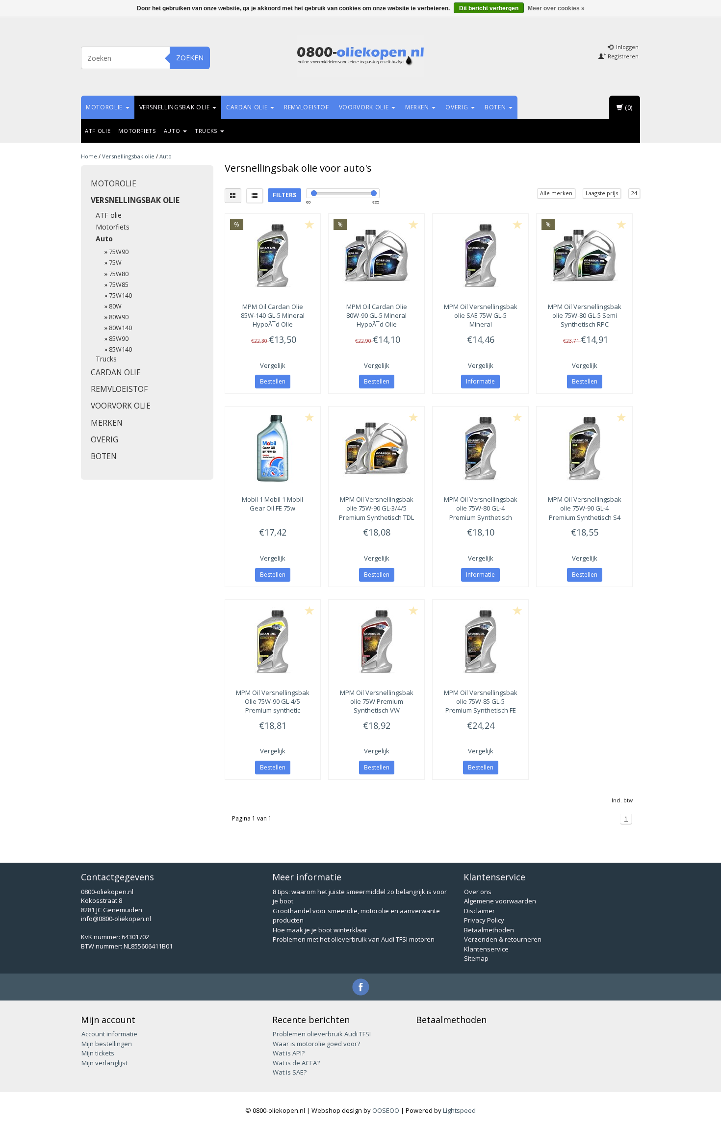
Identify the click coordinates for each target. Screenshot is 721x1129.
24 (634, 193)
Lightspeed (459, 1110)
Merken (418, 107)
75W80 (119, 274)
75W (115, 262)
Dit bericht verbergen (488, 8)
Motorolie (105, 107)
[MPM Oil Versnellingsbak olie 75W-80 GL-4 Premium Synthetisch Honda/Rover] (480, 448)
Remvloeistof (306, 107)
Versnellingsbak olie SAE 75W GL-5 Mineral (480, 315)
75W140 (120, 295)
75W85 (119, 285)
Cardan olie (247, 107)
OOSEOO (385, 1110)
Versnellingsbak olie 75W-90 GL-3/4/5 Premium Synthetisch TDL (376, 508)
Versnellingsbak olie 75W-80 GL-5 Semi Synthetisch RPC (584, 315)
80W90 (119, 317)
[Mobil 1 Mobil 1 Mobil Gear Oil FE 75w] (273, 448)
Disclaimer (479, 910)
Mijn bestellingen (106, 1043)
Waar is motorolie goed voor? (316, 1043)
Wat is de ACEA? (296, 1062)
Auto (173, 130)
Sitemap (476, 958)
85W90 (119, 338)
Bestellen (272, 381)
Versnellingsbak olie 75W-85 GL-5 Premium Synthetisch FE (480, 701)
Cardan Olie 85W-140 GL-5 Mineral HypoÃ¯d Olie (273, 315)
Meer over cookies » (556, 8)
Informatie (480, 381)
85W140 (120, 349)
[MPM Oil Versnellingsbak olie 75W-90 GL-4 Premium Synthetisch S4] (584, 448)
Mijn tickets (97, 1053)
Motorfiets (137, 130)
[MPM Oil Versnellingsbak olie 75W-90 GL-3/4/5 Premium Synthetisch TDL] (376, 448)
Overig (457, 107)
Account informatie (109, 1033)
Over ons (477, 891)
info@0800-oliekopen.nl (116, 918)
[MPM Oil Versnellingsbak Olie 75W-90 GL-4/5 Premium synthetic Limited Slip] (273, 641)
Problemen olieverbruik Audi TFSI (322, 1033)
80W (115, 306)
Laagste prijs (602, 193)
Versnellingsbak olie (175, 107)
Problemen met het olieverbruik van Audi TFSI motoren (354, 939)
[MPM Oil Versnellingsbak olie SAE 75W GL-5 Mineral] (480, 255)
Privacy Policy (484, 920)
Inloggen (627, 47)
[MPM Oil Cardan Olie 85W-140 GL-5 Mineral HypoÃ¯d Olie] (273, 255)
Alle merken (556, 193)
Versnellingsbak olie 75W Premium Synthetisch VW (376, 701)
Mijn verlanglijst (104, 1062)
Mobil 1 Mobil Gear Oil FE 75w (272, 504)
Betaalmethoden (489, 929)
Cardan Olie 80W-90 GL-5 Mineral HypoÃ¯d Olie (376, 315)
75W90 (119, 252)
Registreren (622, 56)
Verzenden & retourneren (502, 939)
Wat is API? (289, 1053)
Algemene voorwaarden (500, 901)
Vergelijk (272, 365)
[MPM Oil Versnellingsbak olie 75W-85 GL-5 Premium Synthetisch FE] (480, 641)
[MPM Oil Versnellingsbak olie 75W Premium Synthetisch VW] (376, 641)
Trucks (207, 130)
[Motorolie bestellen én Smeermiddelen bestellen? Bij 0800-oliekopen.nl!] (360, 56)
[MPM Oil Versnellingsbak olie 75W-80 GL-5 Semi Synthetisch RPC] (584, 255)
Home (89, 156)
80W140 (120, 328)
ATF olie (97, 130)
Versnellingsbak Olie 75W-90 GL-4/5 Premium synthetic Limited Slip (272, 706)
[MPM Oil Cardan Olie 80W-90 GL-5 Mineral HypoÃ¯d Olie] (376, 255)
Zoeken (190, 57)
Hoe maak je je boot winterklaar (320, 929)
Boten (496, 107)
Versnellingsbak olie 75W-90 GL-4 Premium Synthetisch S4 (584, 508)
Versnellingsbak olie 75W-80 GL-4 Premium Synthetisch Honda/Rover (480, 513)
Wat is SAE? (290, 1072)
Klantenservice (486, 949)
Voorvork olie (364, 107)
